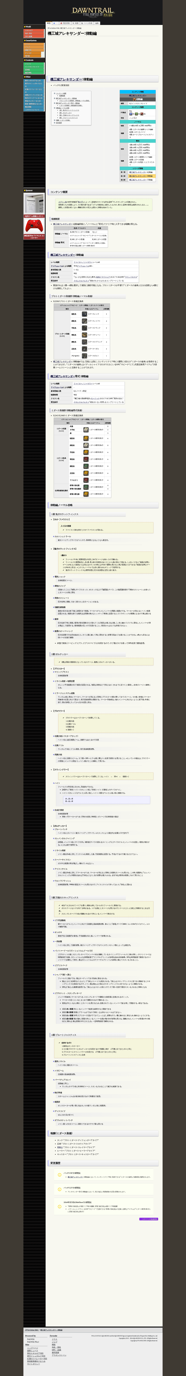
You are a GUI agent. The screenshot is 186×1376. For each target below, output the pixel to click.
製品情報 (28, 107)
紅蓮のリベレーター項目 (37, 1359)
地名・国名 (28, 33)
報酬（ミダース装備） (63, 120)
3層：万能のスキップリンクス (69, 115)
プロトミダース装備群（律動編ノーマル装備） (74, 101)
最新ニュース (32, 1351)
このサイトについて (32, 110)
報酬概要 (62, 96)
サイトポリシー (33, 1364)
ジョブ (27, 47)
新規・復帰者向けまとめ (33, 104)
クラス (27, 44)
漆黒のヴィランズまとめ (33, 95)
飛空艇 (27, 56)
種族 (54, 1344)
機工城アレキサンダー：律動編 (66, 98)
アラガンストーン (59, 1355)
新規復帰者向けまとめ (36, 1361)
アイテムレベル (57, 266)
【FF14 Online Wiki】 (32, 1330)
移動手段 (28, 50)
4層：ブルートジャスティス (68, 118)
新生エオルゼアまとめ (33, 80)
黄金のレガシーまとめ (33, 101)
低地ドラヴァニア (103, 277)
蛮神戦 (27, 70)
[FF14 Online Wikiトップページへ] (93, 12)
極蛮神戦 (28, 73)
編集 (97, 23)
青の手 (80, 202)
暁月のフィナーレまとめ (33, 98)
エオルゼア (29, 30)
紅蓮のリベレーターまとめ (33, 90)
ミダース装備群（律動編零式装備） (71, 105)
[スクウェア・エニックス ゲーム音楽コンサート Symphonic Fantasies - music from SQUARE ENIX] (34, 203)
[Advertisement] (33, 150)
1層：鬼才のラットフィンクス (69, 110)
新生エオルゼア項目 (35, 1353)
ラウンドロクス (131, 277)
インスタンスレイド (32, 67)
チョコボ (28, 53)
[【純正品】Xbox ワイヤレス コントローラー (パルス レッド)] (34, 226)
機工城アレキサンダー (66, 79)
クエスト (28, 64)
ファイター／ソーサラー (83, 262)
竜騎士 (60, 1147)
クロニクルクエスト (81, 280)
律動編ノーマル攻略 (62, 108)
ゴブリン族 (62, 202)
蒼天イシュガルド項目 (36, 1356)
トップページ (32, 1348)
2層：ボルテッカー (65, 113)
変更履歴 (59, 123)
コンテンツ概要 (61, 93)
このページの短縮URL (149, 1219)
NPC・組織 (28, 36)
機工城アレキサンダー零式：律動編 (68, 103)
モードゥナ (95, 398)
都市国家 (55, 1352)
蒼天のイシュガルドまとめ (33, 84)
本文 (48, 23)
